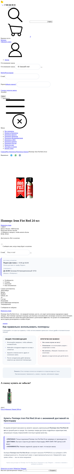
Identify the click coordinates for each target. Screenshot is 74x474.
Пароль (3, 84)
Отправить (53, 470)
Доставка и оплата (11, 147)
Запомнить (6, 98)
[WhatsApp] (15, 155)
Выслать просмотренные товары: (12, 470)
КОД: (2, 234)
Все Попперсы (11, 152)
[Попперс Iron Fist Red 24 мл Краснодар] (25, 216)
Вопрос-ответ (9, 148)
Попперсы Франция (11, 136)
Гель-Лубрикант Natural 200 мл (11, 409)
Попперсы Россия (10, 143)
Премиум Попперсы (11, 133)
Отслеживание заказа (8, 66)
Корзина (3, 40)
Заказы (7, 60)
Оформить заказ (6, 42)
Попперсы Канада (11, 134)
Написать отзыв (6, 225)
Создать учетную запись (9, 90)
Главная (3, 152)
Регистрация (9, 73)
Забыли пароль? (11, 84)
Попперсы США (10, 140)
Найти (50, 21)
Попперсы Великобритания (14, 138)
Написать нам (9, 145)
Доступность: (5, 238)
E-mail (3, 76)
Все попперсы (9, 131)
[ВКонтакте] (20, 155)
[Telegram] (11, 155)
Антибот (4, 92)
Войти (3, 73)
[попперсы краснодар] (2, 2)
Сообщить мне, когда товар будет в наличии (17, 246)
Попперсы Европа (11, 141)
